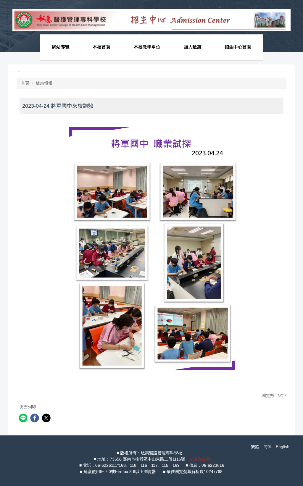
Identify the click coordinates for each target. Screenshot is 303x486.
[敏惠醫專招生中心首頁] (151, 19)
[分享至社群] (24, 419)
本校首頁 (101, 46)
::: (14, 3)
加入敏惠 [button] (193, 46)
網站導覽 (61, 46)
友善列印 (28, 406)
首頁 (25, 83)
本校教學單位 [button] (147, 46)
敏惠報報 (44, 83)
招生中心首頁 (238, 46)
